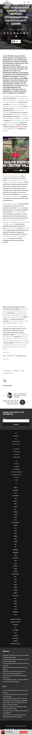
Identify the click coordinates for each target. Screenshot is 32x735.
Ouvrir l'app (23, 732)
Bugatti (15, 506)
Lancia (15, 555)
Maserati (15, 566)
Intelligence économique (16, 472)
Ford (15, 530)
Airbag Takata (15, 638)
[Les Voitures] (7, 2)
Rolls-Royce (15, 595)
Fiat (15, 528)
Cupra (15, 517)
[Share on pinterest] (14, 33)
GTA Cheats (16, 463)
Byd (15, 509)
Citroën (15, 514)
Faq (16, 438)
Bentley (15, 501)
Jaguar (15, 541)
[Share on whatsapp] (20, 33)
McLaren (15, 571)
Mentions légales (16, 444)
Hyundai (15, 536)
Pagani (15, 584)
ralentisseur (16, 370)
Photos (4, 355)
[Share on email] (15, 36)
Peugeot (15, 587)
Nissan (15, 579)
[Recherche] (23, 2)
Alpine (15, 493)
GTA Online (16, 466)
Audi (15, 498)
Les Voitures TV (16, 449)
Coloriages (15, 624)
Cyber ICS (16, 477)
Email (4, 418)
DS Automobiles (15, 522)
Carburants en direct (15, 643)
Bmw (15, 503)
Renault (15, 593)
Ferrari (15, 525)
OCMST (16, 480)
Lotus (15, 563)
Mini (15, 576)
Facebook (9, 355)
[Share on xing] (27, 33)
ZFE (15, 627)
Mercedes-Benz (15, 574)
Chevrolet (15, 511)
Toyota (15, 609)
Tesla (15, 606)
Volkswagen (15, 611)
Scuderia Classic (16, 457)
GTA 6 (16, 461)
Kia (15, 547)
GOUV (15, 632)
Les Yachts (16, 454)
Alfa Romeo (15, 490)
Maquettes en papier (15, 622)
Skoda (15, 601)
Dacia (15, 520)
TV (5, 686)
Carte (16, 433)
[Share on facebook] (4, 33)
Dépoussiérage (16, 469)
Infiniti (15, 538)
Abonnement (16, 436)
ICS (16, 482)
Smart (15, 603)
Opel (15, 582)
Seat (15, 598)
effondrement (7, 370)
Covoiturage (15, 630)
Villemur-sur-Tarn (7, 373)
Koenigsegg (15, 549)
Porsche (15, 590)
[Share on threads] (11, 33)
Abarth (15, 487)
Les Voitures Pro (16, 451)
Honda (15, 533)
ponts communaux (17, 126)
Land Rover (15, 557)
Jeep (15, 544)
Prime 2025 (15, 635)
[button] (28, 2)
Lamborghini (15, 552)
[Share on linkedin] (17, 33)
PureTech (15, 641)
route (22, 370)
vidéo (8, 128)
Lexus (15, 560)
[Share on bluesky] (24, 33)
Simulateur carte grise (15, 619)
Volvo (15, 614)
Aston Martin (15, 495)
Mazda (15, 568)
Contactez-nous (16, 441)
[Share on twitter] (7, 33)
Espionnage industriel (16, 474)
